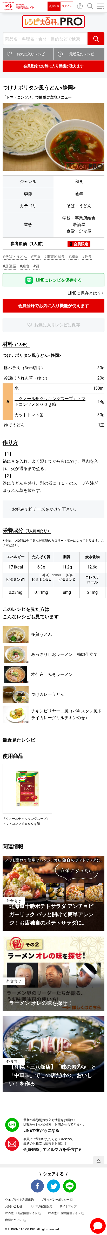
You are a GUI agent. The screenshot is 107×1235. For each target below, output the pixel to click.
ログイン (67, 6)
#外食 (87, 256)
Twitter (53, 1186)
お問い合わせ (80, 6)
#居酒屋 (9, 266)
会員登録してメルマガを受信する (52, 1149)
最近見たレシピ (81, 54)
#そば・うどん (15, 256)
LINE (69, 1186)
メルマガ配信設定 (41, 1206)
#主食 (36, 256)
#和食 (73, 256)
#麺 (36, 266)
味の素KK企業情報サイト (64, 1213)
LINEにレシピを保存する (59, 280)
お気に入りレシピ (31, 54)
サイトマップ (68, 1206)
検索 (96, 38)
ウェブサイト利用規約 (19, 1199)
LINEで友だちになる (41, 1130)
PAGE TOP (98, 1160)
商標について (13, 1220)
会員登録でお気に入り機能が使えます (53, 66)
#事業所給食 (54, 256)
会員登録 (54, 6)
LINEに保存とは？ (84, 293)
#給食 (25, 266)
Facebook (37, 1186)
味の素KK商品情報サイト (21, 1213)
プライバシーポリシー (55, 1199)
